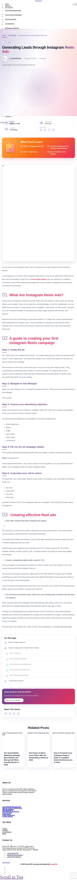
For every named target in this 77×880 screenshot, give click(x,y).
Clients (4, 828)
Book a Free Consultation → (14, 700)
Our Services (9, 7)
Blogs (4, 834)
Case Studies (6, 832)
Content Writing (7, 816)
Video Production (8, 815)
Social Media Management (13, 10)
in (40, 130)
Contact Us (8, 116)
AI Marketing (6, 814)
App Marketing (9, 23)
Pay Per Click (7, 813)
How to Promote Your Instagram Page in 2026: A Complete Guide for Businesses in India (63, 757)
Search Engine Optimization (13, 15)
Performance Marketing (12, 28)
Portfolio (5, 830)
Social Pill (53, 864)
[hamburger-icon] (75, 4)
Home (5, 31)
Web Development (10, 19)
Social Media (12, 31)
